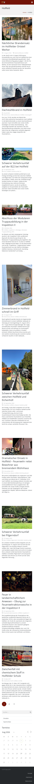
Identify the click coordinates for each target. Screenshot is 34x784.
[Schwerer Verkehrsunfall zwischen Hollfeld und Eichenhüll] (17, 370)
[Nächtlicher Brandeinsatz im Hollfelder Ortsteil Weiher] (17, 28)
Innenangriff (28, 115)
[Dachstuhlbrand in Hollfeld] (17, 95)
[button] (32, 2)
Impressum (29, 777)
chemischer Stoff (8, 681)
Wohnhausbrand (23, 473)
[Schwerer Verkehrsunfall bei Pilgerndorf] (17, 517)
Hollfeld (26, 53)
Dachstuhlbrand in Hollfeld (17, 110)
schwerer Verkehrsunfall (20, 405)
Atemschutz (7, 115)
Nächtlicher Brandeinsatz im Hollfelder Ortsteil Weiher (16, 46)
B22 (5, 540)
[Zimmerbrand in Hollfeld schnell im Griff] (17, 285)
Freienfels (6, 405)
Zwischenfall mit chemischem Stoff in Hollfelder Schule (13, 672)
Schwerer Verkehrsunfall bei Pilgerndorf (15, 533)
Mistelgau (18, 230)
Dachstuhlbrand (19, 53)
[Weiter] (14, 704)
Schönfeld (20, 540)
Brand (12, 316)
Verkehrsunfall (15, 171)
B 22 (5, 171)
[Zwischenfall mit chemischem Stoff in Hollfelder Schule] (17, 656)
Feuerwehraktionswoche (10, 613)
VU (20, 171)
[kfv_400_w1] (3, 2)
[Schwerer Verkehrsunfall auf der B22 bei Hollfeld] (17, 154)
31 (21, 741)
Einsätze (6, 718)
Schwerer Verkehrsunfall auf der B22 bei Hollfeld (15, 164)
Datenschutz (28, 781)
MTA (13, 232)
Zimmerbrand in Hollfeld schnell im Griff (15, 310)
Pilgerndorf (14, 540)
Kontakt (30, 773)
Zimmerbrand (23, 316)
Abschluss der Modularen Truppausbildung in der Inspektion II (16, 222)
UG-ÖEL (20, 681)
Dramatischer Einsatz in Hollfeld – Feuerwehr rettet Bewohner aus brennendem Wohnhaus (17, 463)
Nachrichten (7, 722)
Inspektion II (12, 230)
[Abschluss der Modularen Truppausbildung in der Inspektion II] (17, 209)
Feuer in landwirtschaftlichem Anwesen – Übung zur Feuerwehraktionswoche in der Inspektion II (17, 601)
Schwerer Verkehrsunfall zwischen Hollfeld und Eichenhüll (15, 397)
